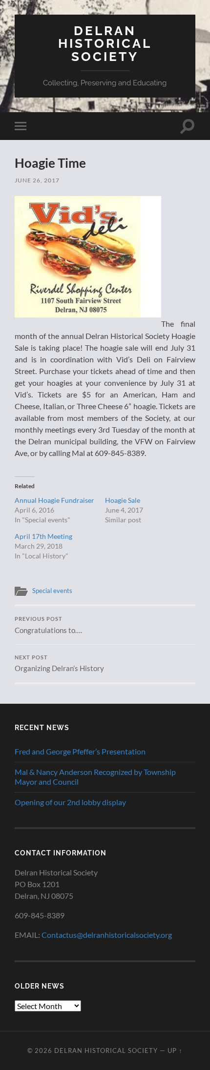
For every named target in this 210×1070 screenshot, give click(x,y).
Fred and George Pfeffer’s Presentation (80, 751)
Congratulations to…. (48, 625)
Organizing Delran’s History (59, 663)
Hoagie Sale (122, 500)
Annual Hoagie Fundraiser (54, 500)
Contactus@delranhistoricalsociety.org (107, 934)
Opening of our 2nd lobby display (70, 802)
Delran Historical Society (105, 43)
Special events (52, 590)
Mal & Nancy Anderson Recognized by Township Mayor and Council (95, 777)
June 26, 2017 (37, 180)
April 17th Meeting (43, 536)
